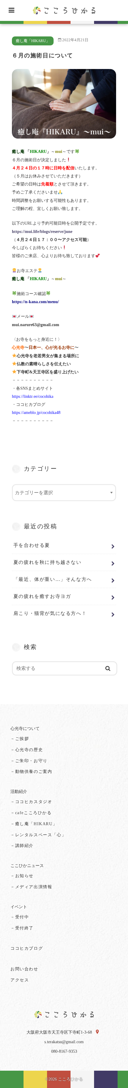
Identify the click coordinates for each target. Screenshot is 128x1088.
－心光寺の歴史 (26, 750)
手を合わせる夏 (31, 545)
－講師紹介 (22, 845)
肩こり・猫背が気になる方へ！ (50, 613)
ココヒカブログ (26, 948)
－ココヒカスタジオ (31, 801)
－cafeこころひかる (31, 813)
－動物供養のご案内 (31, 771)
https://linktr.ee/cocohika (32, 396)
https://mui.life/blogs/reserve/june (42, 231)
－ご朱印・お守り (29, 761)
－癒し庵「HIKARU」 (33, 824)
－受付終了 (22, 928)
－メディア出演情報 (31, 887)
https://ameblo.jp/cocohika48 (36, 412)
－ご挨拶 (19, 738)
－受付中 (19, 917)
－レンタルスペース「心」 (38, 835)
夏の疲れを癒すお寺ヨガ (42, 596)
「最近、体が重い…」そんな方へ (52, 579)
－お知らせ (22, 876)
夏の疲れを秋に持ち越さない (47, 562)
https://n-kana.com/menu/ (35, 302)
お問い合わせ (24, 969)
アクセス (19, 980)
